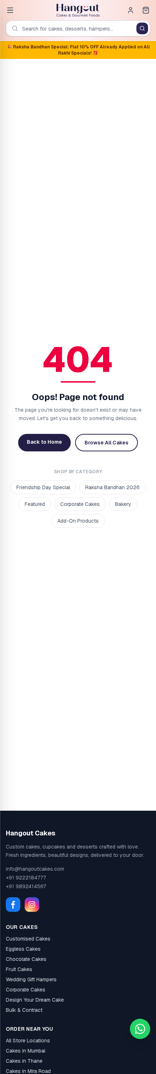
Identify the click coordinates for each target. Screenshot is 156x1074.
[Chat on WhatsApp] (140, 1029)
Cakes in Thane (24, 1061)
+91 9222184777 (26, 877)
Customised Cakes (28, 938)
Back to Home (44, 442)
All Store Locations (28, 1040)
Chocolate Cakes (26, 959)
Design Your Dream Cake (35, 1000)
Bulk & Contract (24, 1010)
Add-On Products (78, 521)
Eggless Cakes (23, 949)
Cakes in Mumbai (25, 1050)
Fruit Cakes (19, 969)
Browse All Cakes (106, 442)
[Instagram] (32, 904)
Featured (35, 504)
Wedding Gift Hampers (31, 979)
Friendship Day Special (43, 487)
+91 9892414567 (26, 886)
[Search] (142, 28)
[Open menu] (10, 10)
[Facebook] (13, 904)
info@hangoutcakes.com (35, 869)
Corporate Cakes (80, 504)
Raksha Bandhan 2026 (112, 487)
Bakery (123, 504)
